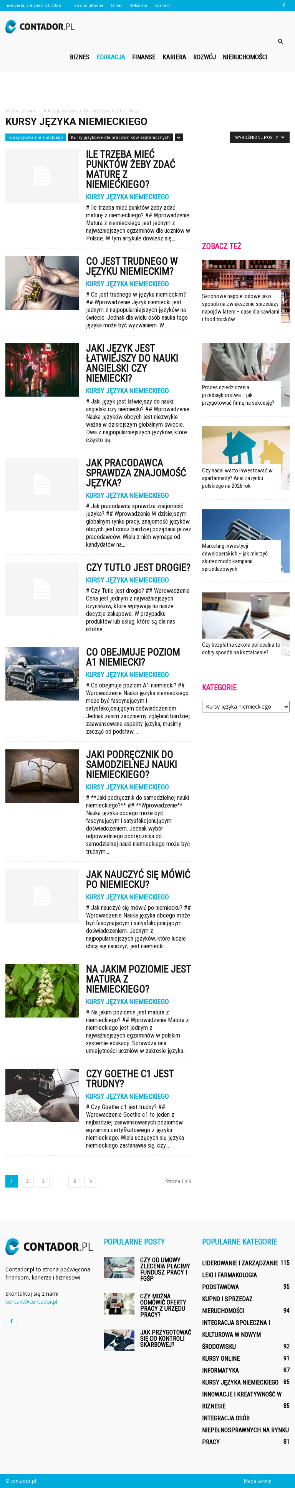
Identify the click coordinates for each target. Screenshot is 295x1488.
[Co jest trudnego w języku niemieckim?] (42, 283)
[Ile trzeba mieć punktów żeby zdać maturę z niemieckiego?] (42, 176)
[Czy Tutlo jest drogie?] (42, 589)
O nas (116, 5)
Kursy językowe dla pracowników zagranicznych (120, 137)
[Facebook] (284, 5)
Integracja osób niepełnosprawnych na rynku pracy (245, 1430)
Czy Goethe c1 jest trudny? (130, 1078)
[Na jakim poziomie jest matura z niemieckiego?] (42, 991)
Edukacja (110, 57)
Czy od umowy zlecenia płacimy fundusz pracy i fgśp (165, 1269)
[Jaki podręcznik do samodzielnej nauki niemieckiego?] (42, 776)
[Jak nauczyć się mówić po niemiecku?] (42, 896)
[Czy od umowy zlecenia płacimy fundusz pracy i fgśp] (119, 1267)
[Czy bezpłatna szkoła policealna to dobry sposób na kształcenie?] (246, 624)
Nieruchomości (245, 57)
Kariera (174, 57)
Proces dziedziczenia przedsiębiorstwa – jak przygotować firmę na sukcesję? (238, 395)
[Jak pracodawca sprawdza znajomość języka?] (42, 484)
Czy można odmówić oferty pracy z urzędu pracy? (163, 1305)
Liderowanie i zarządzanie (240, 1263)
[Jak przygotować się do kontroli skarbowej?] (119, 1340)
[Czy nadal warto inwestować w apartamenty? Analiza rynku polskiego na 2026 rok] (246, 458)
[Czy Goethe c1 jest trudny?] (42, 1095)
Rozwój (204, 57)
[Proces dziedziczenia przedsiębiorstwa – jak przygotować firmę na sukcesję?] (246, 374)
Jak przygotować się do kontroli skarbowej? (165, 1338)
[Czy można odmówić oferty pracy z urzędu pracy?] (119, 1304)
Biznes (79, 57)
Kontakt (162, 5)
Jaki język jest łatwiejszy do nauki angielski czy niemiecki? (132, 363)
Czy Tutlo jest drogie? (138, 567)
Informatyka (220, 1370)
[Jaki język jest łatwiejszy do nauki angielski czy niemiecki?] (42, 370)
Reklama (138, 5)
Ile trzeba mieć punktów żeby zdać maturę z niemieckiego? (131, 169)
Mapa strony (257, 1481)
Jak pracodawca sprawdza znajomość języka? (136, 473)
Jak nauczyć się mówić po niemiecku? (138, 879)
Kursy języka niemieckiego (35, 137)
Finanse (144, 57)
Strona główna (88, 5)
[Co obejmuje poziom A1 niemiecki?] (42, 674)
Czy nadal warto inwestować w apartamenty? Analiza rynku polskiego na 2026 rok (237, 478)
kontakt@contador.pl (31, 1301)
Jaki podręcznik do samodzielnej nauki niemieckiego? (131, 764)
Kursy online (221, 1358)
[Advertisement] (147, 89)
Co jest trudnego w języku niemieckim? (132, 266)
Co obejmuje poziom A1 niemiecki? (133, 657)
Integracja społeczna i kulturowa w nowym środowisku (236, 1334)
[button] (280, 41)
